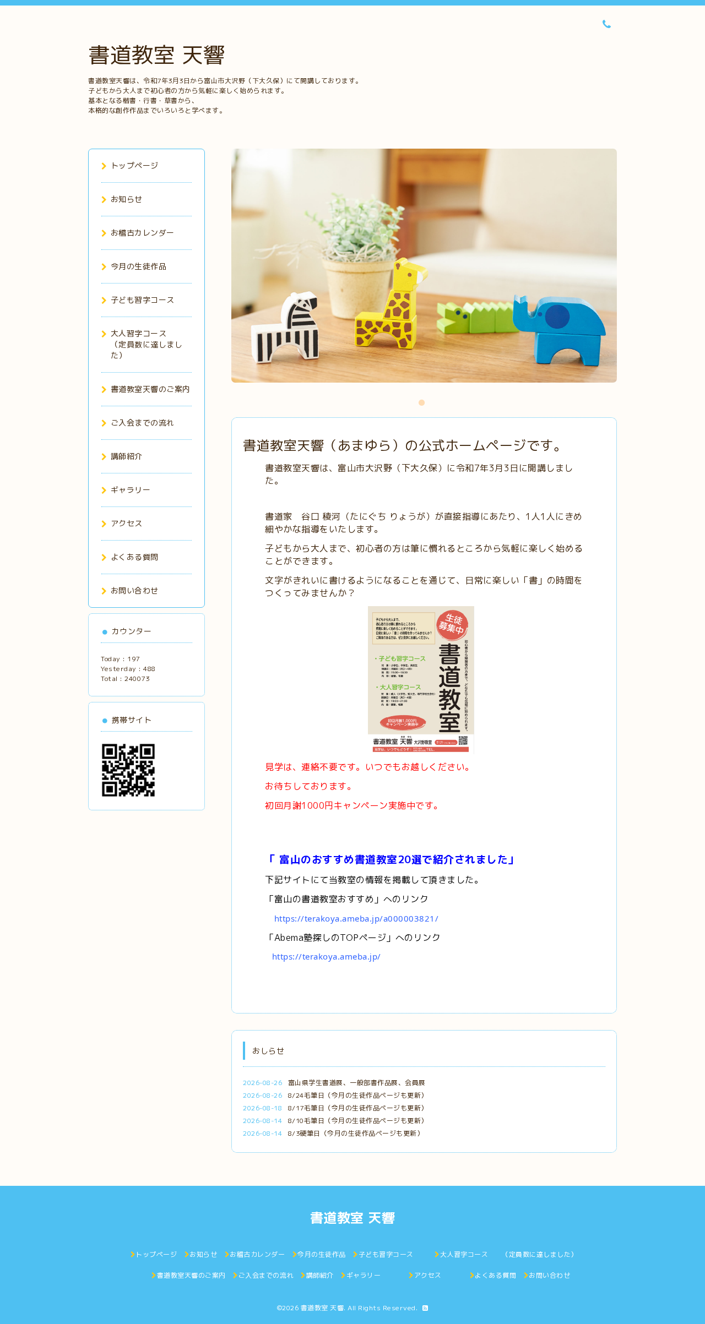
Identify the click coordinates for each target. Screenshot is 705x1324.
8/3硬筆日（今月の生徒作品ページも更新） (356, 1133)
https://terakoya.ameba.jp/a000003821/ (356, 918)
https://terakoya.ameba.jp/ (326, 956)
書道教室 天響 (156, 54)
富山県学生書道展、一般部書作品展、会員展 (357, 1082)
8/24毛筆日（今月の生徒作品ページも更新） (358, 1095)
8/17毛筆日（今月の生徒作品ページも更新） (358, 1108)
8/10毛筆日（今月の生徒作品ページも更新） (358, 1120)
